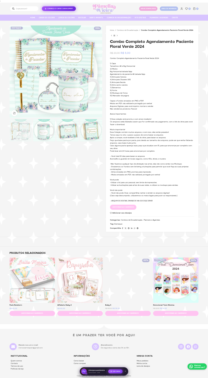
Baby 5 (108, 305)
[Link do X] (125, 228)
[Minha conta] (181, 8)
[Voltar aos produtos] (114, 35)
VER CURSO (116, 371)
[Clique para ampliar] (14, 113)
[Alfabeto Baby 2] (80, 280)
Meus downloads (148, 8)
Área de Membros (169, 8)
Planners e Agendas (152, 220)
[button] (32, 313)
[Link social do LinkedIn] (131, 228)
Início (112, 30)
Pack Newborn (16, 305)
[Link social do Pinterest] (128, 228)
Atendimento (107, 345)
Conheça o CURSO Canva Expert (60, 8)
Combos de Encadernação (127, 30)
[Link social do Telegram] (137, 228)
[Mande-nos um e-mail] (13, 346)
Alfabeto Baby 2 (64, 305)
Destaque (118, 224)
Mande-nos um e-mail (28, 345)
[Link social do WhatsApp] (134, 228)
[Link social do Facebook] (122, 228)
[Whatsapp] (195, 347)
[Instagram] (181, 347)
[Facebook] (188, 347)
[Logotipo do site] (104, 9)
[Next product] (117, 35)
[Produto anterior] (111, 35)
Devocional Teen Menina (163, 305)
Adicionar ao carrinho (123, 207)
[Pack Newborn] (32, 280)
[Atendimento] (95, 346)
